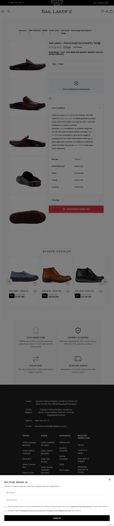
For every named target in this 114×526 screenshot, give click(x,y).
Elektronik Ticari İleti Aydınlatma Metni (81, 506)
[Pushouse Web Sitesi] (110, 524)
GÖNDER (57, 518)
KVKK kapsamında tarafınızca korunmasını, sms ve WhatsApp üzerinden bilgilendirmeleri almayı (45, 510)
